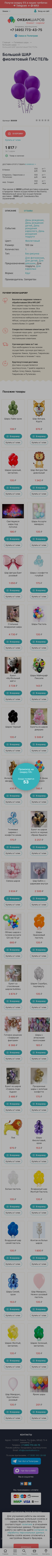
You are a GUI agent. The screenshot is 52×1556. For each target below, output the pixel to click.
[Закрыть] (38, 764)
